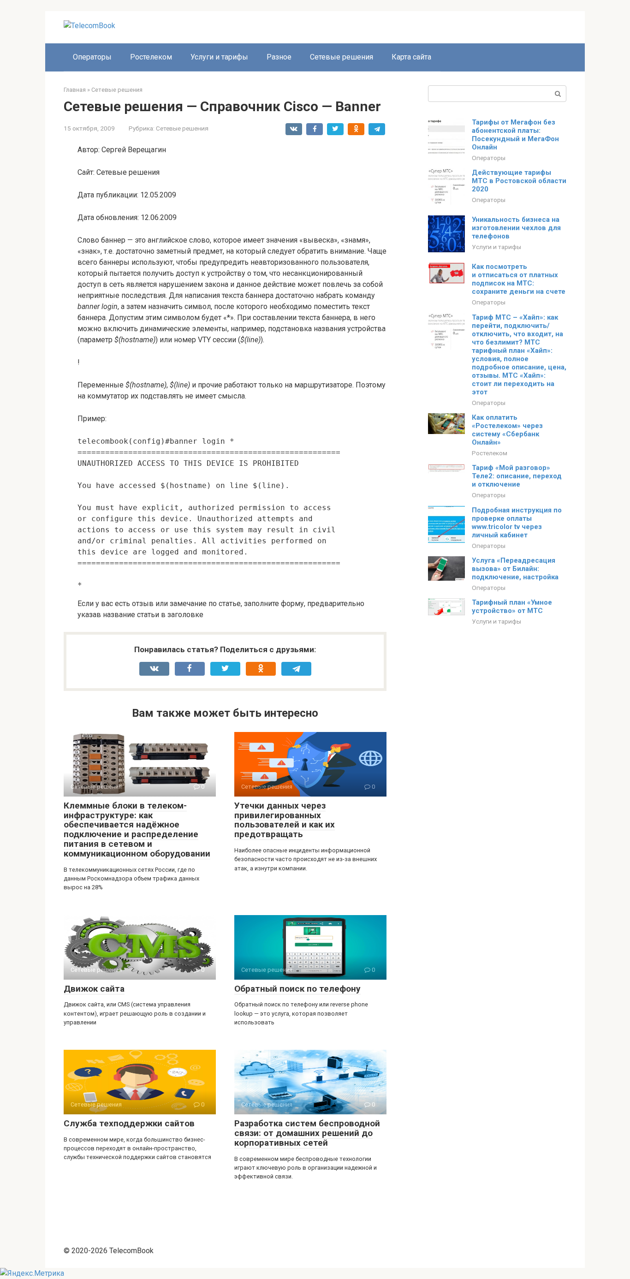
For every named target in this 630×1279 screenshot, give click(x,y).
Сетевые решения (341, 57)
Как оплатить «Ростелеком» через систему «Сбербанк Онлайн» (507, 429)
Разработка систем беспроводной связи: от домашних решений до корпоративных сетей (307, 1133)
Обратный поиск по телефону (297, 988)
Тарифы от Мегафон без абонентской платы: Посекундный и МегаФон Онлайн (515, 134)
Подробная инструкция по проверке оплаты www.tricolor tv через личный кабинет (517, 522)
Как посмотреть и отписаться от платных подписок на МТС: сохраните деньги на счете (518, 279)
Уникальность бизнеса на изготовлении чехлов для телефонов (516, 227)
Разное (279, 57)
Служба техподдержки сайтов (129, 1123)
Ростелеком (151, 57)
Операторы (92, 57)
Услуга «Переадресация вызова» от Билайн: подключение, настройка (515, 568)
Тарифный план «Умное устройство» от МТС (512, 606)
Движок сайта (94, 988)
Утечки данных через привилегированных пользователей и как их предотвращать (284, 820)
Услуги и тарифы (219, 57)
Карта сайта (411, 57)
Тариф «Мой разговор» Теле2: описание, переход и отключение (517, 476)
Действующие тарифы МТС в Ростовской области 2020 (519, 180)
